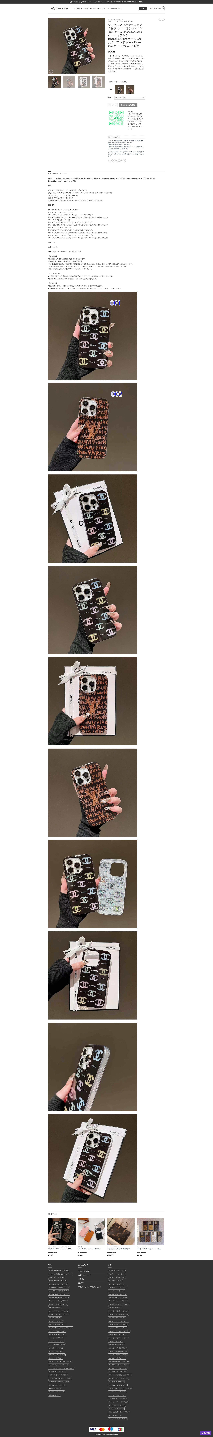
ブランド (105, 8)
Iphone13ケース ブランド (116, 1284)
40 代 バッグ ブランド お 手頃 (117, 1270)
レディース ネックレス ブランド (58, 1375)
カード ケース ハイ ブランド (57, 1331)
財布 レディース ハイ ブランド (118, 1418)
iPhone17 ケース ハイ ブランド (118, 1301)
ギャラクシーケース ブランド (57, 1334)
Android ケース (116, 8)
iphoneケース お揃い (55, 1307)
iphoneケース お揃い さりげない (118, 1311)
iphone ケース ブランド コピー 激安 (119, 1331)
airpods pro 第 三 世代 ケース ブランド (60, 1274)
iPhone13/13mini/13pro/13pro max (120, 21)
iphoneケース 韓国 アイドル (117, 1358)
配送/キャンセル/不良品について (89, 1287)
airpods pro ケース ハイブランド (58, 1270)
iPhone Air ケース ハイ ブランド (58, 1301)
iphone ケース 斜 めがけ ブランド (118, 1351)
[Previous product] (163, 19)
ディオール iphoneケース (116, 1381)
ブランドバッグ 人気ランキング (118, 1398)
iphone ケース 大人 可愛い (116, 1344)
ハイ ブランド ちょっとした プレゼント (120, 1388)
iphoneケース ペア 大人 (116, 1341)
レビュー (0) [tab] (63, 173)
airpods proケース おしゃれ (117, 1274)
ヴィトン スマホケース (136, 146)
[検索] (74, 8)
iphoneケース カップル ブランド (118, 1314)
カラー (110, 89)
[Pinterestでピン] (120, 160)
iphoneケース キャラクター (117, 1317)
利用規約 (81, 1279)
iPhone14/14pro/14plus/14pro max (121, 142)
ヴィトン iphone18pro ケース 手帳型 (60, 1378)
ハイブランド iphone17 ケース (118, 1385)
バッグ (86, 8)
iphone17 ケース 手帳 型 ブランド (59, 1290)
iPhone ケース (94, 8)
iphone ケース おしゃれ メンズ (58, 1304)
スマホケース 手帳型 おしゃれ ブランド (120, 1375)
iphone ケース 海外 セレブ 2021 (118, 1354)
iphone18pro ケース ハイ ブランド (59, 1297)
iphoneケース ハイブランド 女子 (118, 1324)
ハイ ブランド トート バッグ (117, 1391)
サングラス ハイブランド (56, 1341)
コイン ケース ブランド (56, 1338)
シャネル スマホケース (115, 148)
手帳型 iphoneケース (55, 1388)
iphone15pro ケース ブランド (117, 1294)
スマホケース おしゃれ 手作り (118, 1371)
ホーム (110, 20)
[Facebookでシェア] (110, 160)
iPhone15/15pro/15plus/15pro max (118, 144)
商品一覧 (79, 8)
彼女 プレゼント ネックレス (57, 1385)
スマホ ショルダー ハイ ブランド (118, 1378)
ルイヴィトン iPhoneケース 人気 (118, 1402)
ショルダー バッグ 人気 (56, 1348)
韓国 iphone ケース (54, 1395)
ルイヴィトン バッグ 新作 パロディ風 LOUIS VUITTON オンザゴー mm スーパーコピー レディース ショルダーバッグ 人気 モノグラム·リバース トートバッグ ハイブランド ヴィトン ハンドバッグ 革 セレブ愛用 (119, 1249)
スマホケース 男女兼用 (55, 1351)
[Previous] (52, 46)
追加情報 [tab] (55, 173)
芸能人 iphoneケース (115, 1415)
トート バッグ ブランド (56, 1358)
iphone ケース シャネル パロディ (118, 1321)
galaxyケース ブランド (115, 1280)
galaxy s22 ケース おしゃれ (57, 1277)
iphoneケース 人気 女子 (122, 154)
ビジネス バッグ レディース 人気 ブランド (61, 1368)
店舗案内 (81, 1283)
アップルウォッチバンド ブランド (119, 1365)
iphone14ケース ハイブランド (118, 1287)
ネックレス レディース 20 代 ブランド (60, 1361)
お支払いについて (84, 1275)
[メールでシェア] (117, 160)
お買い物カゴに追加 (128, 105)
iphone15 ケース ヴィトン (116, 1290)
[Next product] (160, 19)
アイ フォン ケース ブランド (57, 1324)
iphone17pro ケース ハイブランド (59, 1294)
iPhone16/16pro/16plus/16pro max (118, 146)
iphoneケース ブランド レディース (59, 1314)
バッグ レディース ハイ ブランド (58, 1365)
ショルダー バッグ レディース (118, 1368)
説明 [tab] (49, 173)
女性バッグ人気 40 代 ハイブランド (119, 1412)
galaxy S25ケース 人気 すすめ (57, 1280)
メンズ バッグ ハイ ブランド (57, 1371)
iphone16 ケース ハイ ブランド (120, 152)
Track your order (84, 1271)
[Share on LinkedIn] (124, 160)
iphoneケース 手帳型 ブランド (118, 1348)
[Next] (101, 46)
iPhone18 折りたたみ (115, 1307)
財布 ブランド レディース (56, 1391)
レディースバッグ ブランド (117, 1405)
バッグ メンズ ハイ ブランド (117, 1395)
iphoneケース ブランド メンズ (118, 1334)
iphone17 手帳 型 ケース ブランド (119, 1304)
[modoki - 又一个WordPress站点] (59, 8)
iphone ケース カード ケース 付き (59, 1311)
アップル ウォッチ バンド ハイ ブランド (60, 1327)
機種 (109, 97)
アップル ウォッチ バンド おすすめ (119, 1361)
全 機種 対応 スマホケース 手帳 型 (59, 1381)
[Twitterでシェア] (113, 160)
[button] (142, 8)
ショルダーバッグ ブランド (57, 1344)
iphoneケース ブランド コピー (118, 1327)
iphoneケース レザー (55, 1317)
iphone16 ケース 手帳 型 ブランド (59, 1287)
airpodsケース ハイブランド (117, 1277)
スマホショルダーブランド (57, 1354)
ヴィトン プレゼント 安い (116, 1408)
